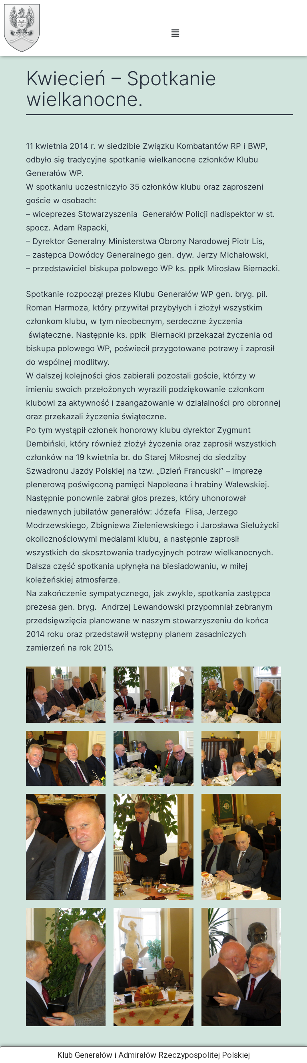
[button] (175, 33)
